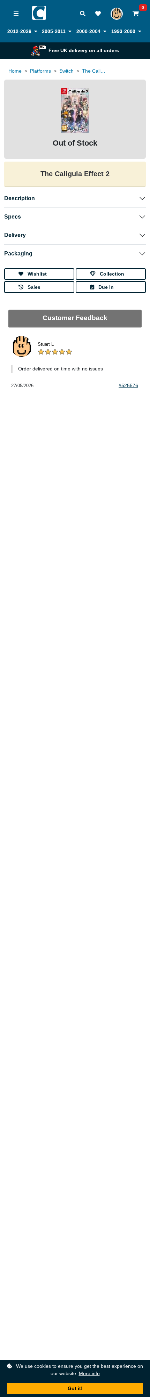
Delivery (15, 235)
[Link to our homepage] (39, 9)
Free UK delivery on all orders (83, 50)
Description (19, 198)
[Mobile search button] (83, 14)
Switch (66, 71)
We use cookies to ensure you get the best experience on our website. (79, 1369)
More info (89, 1373)
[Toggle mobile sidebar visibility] (16, 14)
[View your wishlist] (98, 14)
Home (15, 71)
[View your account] (116, 14)
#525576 (128, 385)
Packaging (18, 253)
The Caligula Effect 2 (94, 71)
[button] (22, 31)
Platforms (40, 71)
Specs (12, 217)
